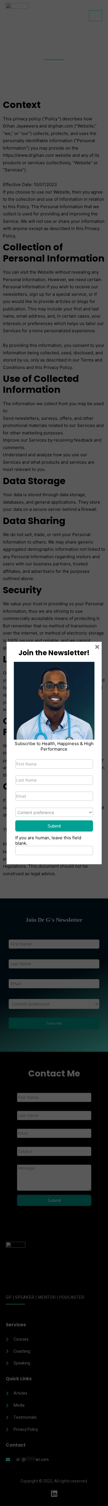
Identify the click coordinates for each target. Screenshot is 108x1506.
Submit (54, 825)
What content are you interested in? (51, 804)
